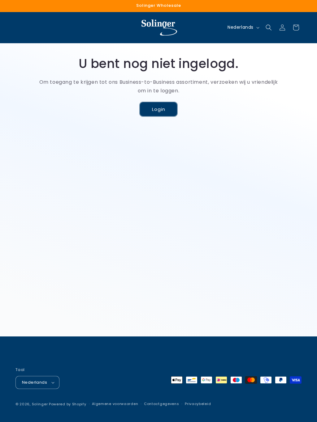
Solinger (40, 404)
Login (158, 109)
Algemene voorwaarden (115, 403)
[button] (269, 27)
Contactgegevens (161, 403)
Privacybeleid (198, 403)
